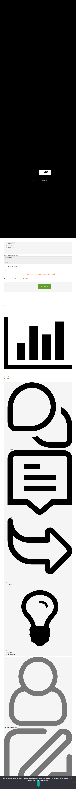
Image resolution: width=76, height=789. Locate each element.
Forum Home (15, 279)
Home (33, 180)
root (16, 727)
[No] (74, 783)
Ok (38, 784)
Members (10, 245)
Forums (10, 243)
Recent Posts (11, 247)
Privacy (45, 172)
